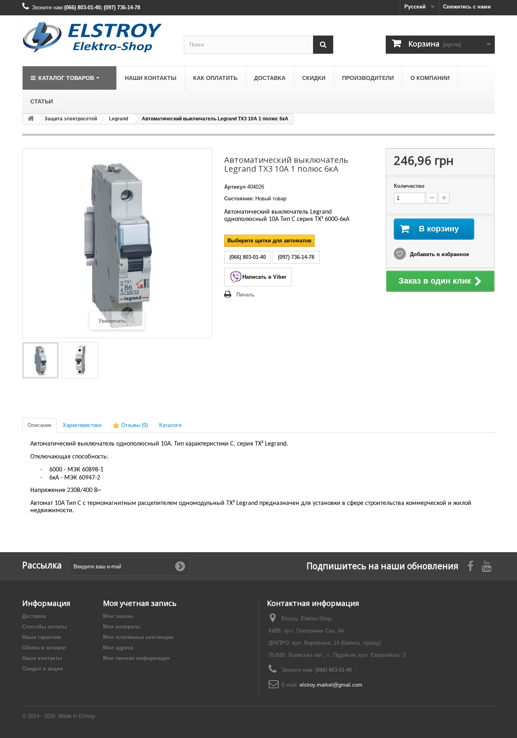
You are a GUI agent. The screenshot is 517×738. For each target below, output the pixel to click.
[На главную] (30, 119)
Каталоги (170, 425)
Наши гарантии (41, 637)
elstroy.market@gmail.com (331, 685)
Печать (245, 295)
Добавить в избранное (438, 254)
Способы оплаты (44, 627)
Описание (39, 425)
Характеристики (82, 425)
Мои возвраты (122, 627)
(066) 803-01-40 (333, 670)
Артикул (235, 187)
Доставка (34, 616)
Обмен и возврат (44, 648)
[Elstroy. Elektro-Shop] (97, 37)
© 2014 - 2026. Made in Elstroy (58, 716)
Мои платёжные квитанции (138, 637)
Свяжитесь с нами (467, 7)
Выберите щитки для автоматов (269, 241)
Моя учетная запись (140, 603)
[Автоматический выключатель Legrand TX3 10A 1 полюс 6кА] (40, 360)
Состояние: (239, 199)
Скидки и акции (42, 669)
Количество (409, 186)
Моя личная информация (136, 658)
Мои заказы (118, 616)
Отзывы (134, 425)
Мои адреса (118, 648)
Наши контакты (42, 658)
